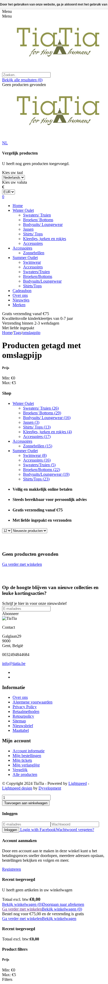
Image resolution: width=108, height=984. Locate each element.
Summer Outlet (25, 257)
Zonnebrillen (33, 253)
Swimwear (32, 262)
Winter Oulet (23, 210)
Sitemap (19, 721)
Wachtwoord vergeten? (75, 829)
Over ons (20, 295)
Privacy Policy (25, 707)
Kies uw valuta (14, 182)
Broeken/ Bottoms (38, 220)
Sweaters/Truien (36, 271)
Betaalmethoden (26, 711)
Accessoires (33, 243)
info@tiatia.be (13, 663)
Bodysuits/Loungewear (42, 281)
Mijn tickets (22, 760)
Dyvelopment (50, 788)
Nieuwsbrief (23, 725)
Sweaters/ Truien (37, 215)
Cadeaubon (22, 290)
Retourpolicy (23, 716)
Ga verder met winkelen (22, 564)
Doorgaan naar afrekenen (63, 904)
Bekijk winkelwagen (59, 918)
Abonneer (10, 613)
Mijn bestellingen (27, 755)
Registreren (11, 869)
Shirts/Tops (32, 286)
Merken (19, 305)
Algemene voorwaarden (32, 702)
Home (18, 205)
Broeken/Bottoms (37, 276)
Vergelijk (20, 770)
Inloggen (10, 830)
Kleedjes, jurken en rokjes (44, 238)
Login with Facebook (37, 829)
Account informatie (29, 751)
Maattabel (21, 730)
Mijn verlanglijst (26, 765)
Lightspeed (77, 783)
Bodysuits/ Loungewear (43, 224)
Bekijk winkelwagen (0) (22, 904)
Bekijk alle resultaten (22, 80)
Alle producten (25, 774)
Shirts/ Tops (33, 234)
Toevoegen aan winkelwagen (25, 803)
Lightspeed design (17, 788)
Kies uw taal (12, 172)
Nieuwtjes (21, 300)
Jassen (28, 229)
